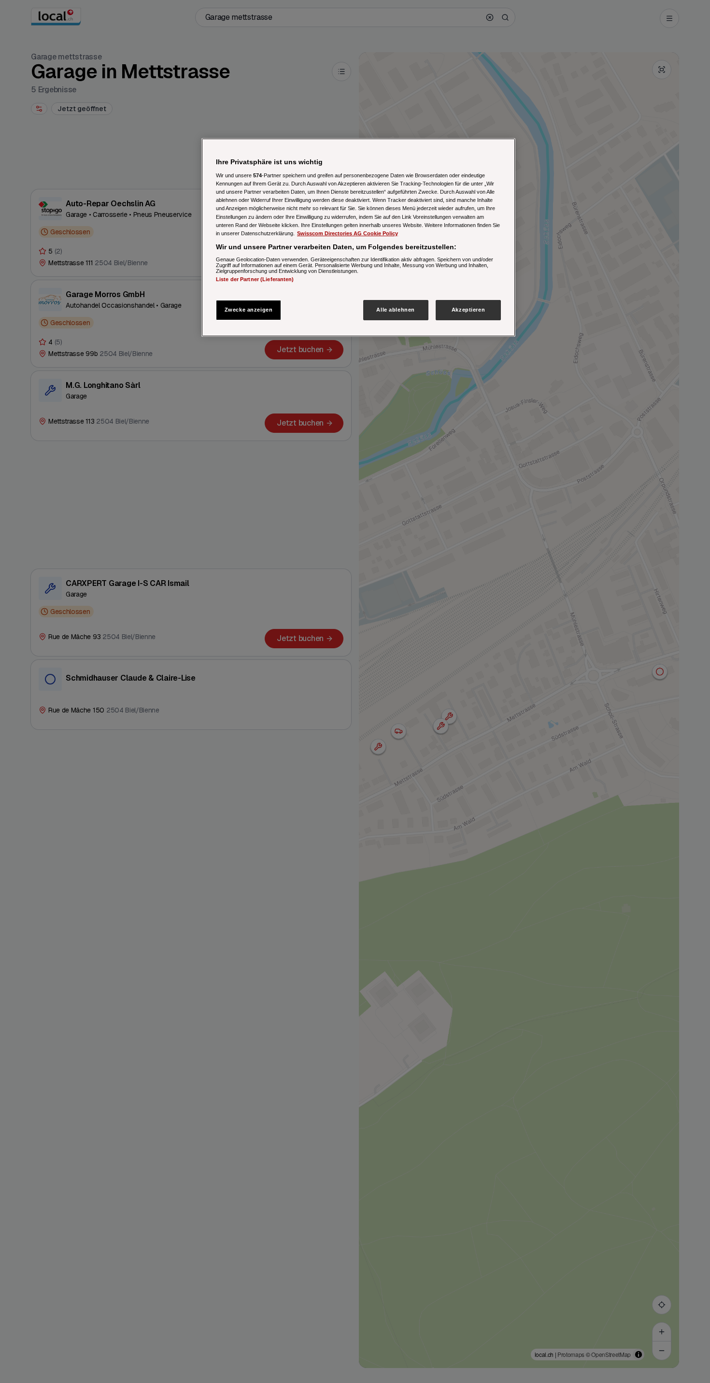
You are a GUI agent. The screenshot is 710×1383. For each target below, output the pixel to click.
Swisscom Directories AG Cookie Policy (347, 233)
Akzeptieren (468, 310)
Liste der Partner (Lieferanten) (255, 280)
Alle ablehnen (395, 310)
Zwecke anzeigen (249, 310)
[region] (358, 237)
